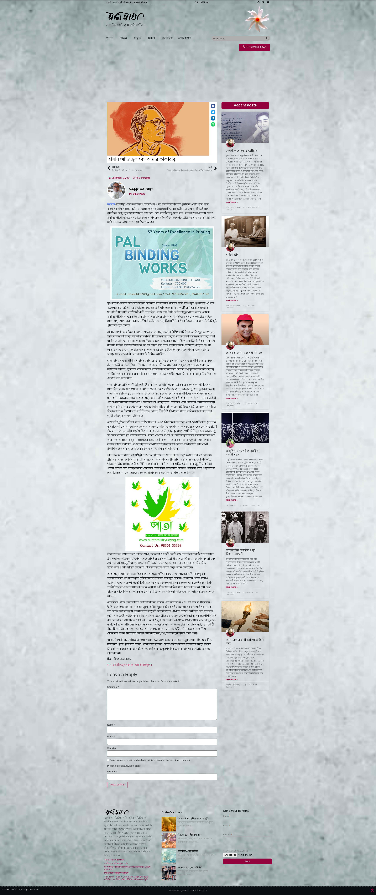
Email (111, 737)
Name (111, 725)
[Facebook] (258, 2)
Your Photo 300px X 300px (235, 851)
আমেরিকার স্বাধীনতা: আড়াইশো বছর (245, 641)
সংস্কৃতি (137, 38)
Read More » (232, 202)
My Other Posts (137, 194)
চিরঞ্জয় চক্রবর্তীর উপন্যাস (189, 835)
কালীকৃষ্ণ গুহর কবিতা (188, 851)
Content (227, 835)
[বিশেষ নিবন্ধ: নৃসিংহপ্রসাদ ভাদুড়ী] (169, 824)
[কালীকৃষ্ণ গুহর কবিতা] (169, 856)
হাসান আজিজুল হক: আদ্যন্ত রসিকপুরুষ (129, 665)
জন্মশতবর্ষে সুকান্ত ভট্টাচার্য (241, 150)
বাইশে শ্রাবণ (233, 254)
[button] (202, 2)
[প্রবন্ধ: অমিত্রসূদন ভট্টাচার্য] (169, 873)
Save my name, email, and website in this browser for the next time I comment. (150, 760)
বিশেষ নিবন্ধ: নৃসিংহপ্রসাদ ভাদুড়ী (193, 818)
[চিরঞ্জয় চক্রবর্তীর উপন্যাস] (169, 840)
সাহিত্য (123, 38)
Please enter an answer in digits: (124, 766)
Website (111, 748)
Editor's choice (172, 812)
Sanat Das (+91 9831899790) (195, 890)
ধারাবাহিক (167, 38)
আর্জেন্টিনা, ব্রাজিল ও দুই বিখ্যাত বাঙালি (240, 552)
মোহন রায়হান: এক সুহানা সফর (244, 352)
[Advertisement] (188, 74)
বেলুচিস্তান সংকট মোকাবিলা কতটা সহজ (243, 452)
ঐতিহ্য (109, 38)
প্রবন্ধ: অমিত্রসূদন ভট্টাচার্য (189, 867)
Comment (113, 687)
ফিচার (151, 38)
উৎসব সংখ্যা (184, 38)
